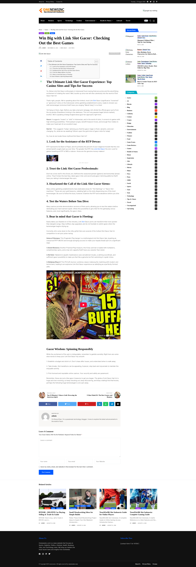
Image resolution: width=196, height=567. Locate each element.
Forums (155, 564)
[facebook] (147, 1)
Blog (142, 107)
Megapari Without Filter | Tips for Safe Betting (146, 41)
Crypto (141, 120)
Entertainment (142, 129)
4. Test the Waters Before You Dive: (61, 72)
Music (141, 170)
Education (142, 126)
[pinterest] (156, 1)
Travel (142, 202)
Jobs (141, 161)
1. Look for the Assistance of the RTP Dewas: (63, 66)
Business (142, 110)
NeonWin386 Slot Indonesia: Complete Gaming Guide (141, 513)
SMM (141, 180)
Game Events (142, 142)
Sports (52, 33)
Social (141, 183)
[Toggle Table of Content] (95, 61)
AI (142, 101)
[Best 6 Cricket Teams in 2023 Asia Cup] (131, 79)
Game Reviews (142, 145)
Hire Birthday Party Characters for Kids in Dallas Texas (147, 53)
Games (46, 29)
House (142, 155)
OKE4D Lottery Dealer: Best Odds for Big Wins (147, 67)
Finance (142, 136)
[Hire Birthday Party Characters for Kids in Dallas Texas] (131, 53)
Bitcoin (141, 104)
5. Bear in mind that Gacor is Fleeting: (62, 74)
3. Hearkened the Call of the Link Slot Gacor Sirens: (66, 70)
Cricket (141, 117)
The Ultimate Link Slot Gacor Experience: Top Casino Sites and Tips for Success (73, 64)
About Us (137, 564)
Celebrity (141, 113)
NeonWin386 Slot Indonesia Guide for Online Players (113, 513)
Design (141, 123)
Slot (94, 101)
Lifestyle (142, 164)
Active (47, 33)
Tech (142, 193)
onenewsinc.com (73, 564)
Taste (141, 189)
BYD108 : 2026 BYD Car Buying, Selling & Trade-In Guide (52, 513)
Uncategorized (142, 205)
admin (44, 48)
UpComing (141, 208)
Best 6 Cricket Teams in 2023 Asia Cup (147, 82)
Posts (142, 177)
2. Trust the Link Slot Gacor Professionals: (63, 68)
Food (141, 139)
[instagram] (153, 1)
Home (40, 29)
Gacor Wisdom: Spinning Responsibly (62, 76)
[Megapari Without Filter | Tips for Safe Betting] (131, 39)
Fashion (142, 132)
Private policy (146, 564)
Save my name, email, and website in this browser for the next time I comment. (67, 467)
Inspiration (142, 158)
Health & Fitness (142, 151)
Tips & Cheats (142, 199)
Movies (141, 167)
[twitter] (150, 1)
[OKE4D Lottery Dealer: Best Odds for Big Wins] (131, 65)
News (142, 174)
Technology (142, 196)
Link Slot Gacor (99, 149)
